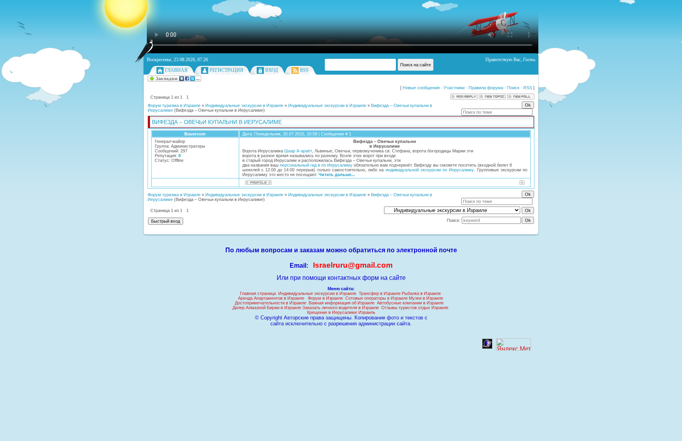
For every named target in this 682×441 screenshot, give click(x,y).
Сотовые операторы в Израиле (376, 298)
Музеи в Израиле (426, 298)
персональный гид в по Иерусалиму (316, 165)
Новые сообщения (421, 87)
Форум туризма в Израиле (174, 105)
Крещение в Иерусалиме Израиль (341, 312)
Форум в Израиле (325, 298)
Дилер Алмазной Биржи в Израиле (266, 307)
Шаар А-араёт (298, 150)
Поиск (513, 87)
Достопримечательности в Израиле (270, 302)
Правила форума (485, 87)
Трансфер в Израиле (380, 293)
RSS (304, 70)
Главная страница (258, 293)
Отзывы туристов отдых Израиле (414, 307)
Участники (454, 87)
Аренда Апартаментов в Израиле (271, 298)
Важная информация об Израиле (342, 302)
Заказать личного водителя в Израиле (340, 307)
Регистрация (226, 70)
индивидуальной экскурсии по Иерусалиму (430, 169)
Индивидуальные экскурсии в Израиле (244, 105)
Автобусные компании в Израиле (410, 302)
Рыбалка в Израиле (421, 293)
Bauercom (195, 133)
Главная (176, 70)
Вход (271, 70)
